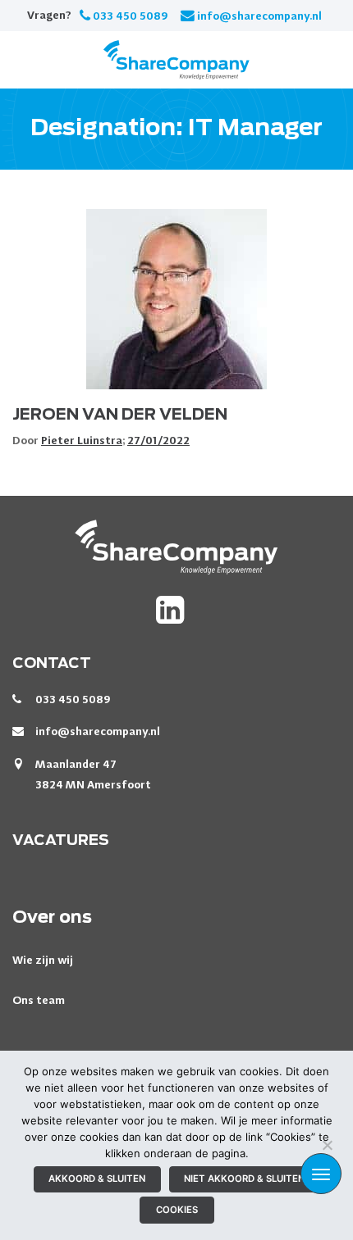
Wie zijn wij (42, 959)
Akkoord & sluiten (96, 1178)
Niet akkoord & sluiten (244, 1178)
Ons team (38, 999)
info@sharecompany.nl (259, 15)
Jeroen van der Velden (119, 415)
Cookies (177, 1209)
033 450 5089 (130, 15)
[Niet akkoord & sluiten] (327, 1144)
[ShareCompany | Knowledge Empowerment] (176, 59)
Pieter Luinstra (81, 440)
